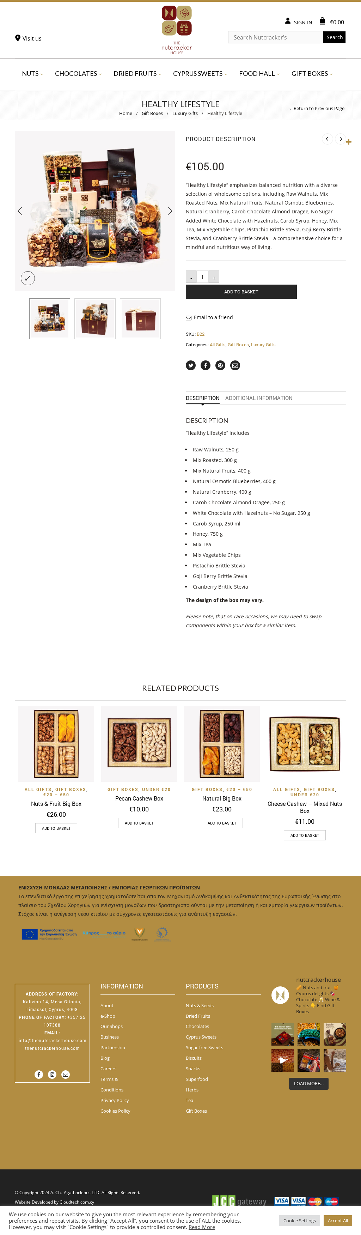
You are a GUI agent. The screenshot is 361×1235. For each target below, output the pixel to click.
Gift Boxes (310, 73)
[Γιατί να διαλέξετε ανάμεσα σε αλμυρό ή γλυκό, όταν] (282, 1034)
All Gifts (218, 344)
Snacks (193, 1068)
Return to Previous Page (319, 108)
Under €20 (156, 789)
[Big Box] (140, 318)
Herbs (192, 1090)
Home (125, 113)
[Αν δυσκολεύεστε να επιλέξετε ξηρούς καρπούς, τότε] (335, 1034)
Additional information (259, 397)
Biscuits (194, 1058)
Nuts (30, 73)
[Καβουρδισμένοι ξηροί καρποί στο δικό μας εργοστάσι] (335, 1060)
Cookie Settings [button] (299, 1220)
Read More (202, 1227)
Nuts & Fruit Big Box (56, 803)
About (107, 1005)
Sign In (303, 22)
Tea (189, 1100)
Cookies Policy (115, 1111)
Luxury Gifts (185, 113)
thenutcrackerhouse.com (52, 1048)
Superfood (197, 1079)
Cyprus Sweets (197, 73)
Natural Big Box (221, 798)
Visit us (32, 38)
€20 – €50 (56, 794)
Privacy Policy (114, 1100)
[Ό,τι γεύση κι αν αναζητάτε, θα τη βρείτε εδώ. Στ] (309, 1034)
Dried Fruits (135, 73)
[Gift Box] (49, 318)
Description (203, 397)
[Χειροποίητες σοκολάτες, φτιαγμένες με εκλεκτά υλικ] (282, 1060)
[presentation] (20, 211)
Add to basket (241, 291)
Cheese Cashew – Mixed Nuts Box (305, 807)
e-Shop (107, 1016)
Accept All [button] (338, 1220)
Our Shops (111, 1026)
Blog (105, 1058)
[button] (56, 828)
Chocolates (76, 73)
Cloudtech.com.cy (77, 1202)
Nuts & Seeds (200, 1005)
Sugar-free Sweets (204, 1047)
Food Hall (257, 73)
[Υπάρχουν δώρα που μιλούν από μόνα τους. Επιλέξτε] (309, 1060)
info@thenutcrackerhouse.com (52, 1040)
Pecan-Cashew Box (139, 798)
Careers (108, 1068)
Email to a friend (213, 317)
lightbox (28, 278)
